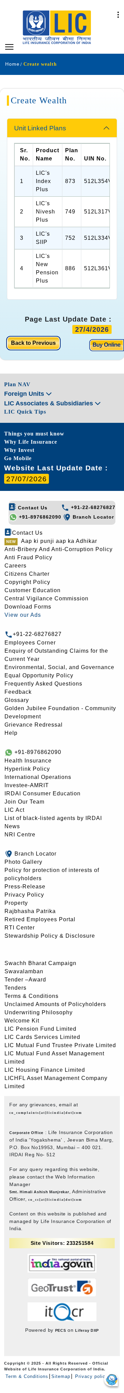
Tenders (15, 988)
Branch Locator (92, 517)
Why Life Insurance (30, 442)
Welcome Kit (21, 1021)
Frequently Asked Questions (43, 684)
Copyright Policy (27, 582)
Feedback (18, 692)
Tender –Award (25, 979)
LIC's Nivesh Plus (45, 211)
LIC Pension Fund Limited (40, 1029)
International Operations (37, 777)
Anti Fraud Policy (28, 557)
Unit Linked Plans (40, 128)
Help (11, 733)
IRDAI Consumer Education (42, 793)
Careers (15, 566)
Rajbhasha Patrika (30, 911)
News (12, 826)
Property (16, 903)
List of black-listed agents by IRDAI (53, 818)
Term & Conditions (27, 1376)
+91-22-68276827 (92, 507)
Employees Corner (30, 643)
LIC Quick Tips (25, 412)
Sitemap (60, 1376)
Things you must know (34, 434)
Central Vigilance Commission (46, 598)
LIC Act (14, 810)
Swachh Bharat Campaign (40, 963)
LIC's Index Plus (43, 181)
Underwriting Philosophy (38, 1012)
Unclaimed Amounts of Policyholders (55, 1004)
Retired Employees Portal (39, 919)
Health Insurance (28, 761)
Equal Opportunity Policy (38, 675)
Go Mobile (18, 458)
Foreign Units (25, 393)
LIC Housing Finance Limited (44, 1070)
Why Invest (19, 450)
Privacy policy (90, 1376)
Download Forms (27, 607)
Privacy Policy (24, 895)
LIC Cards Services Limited (42, 1037)
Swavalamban (23, 971)
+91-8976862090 (39, 517)
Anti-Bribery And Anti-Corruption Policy (58, 549)
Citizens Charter (27, 574)
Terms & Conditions (31, 996)
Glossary (16, 700)
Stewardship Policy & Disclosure (49, 936)
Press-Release (24, 886)
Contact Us (32, 507)
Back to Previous (33, 343)
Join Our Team (24, 802)
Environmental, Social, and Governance (59, 667)
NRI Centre (19, 834)
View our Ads (22, 615)
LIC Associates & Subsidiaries (49, 403)
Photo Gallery (23, 862)
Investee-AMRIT (26, 785)
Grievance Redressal (33, 725)
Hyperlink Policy (27, 769)
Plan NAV (17, 384)
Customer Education (32, 590)
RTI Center (19, 927)
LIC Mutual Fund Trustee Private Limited (60, 1045)
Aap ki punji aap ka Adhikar (59, 541)
